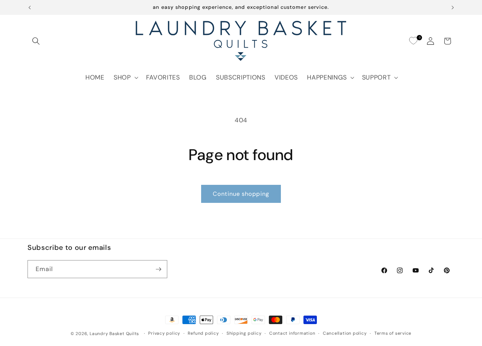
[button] (36, 41)
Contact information (292, 333)
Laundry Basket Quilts (114, 333)
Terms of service (392, 333)
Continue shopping (241, 194)
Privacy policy (164, 333)
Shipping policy (244, 333)
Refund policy (203, 333)
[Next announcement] (452, 7)
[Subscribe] (158, 269)
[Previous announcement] (29, 7)
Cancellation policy (345, 333)
